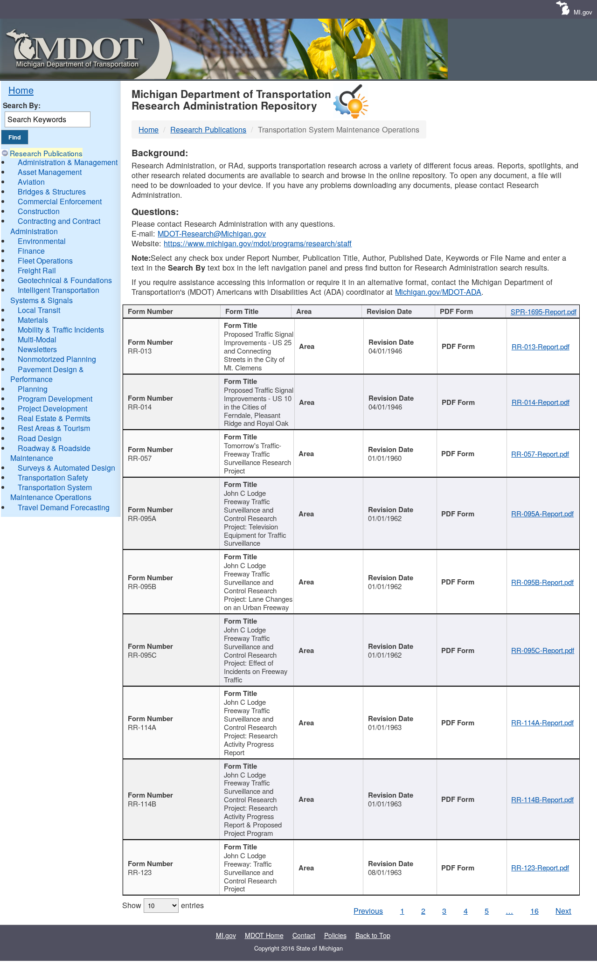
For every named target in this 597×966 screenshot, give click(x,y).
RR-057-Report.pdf (540, 454)
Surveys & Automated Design (66, 467)
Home (21, 90)
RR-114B (142, 803)
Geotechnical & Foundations (65, 280)
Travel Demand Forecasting (64, 507)
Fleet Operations (45, 260)
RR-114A (142, 727)
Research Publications (46, 153)
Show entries (163, 904)
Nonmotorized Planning (57, 359)
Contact (303, 935)
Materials (33, 319)
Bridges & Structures (52, 191)
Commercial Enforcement (60, 201)
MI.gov (583, 11)
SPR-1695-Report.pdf (543, 311)
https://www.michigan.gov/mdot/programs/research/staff (258, 243)
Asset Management (50, 172)
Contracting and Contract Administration (55, 225)
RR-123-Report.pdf (540, 867)
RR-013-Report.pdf (540, 346)
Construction (39, 211)
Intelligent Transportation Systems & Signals (54, 295)
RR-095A (142, 518)
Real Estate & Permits (54, 418)
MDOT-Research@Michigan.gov (212, 233)
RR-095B (142, 586)
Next (563, 910)
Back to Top (372, 935)
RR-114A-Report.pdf (542, 722)
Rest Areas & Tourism (54, 428)
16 (534, 910)
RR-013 (140, 350)
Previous (368, 910)
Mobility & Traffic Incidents (61, 329)
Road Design (40, 438)
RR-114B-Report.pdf (542, 799)
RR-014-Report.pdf (540, 402)
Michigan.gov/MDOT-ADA (438, 291)
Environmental (42, 241)
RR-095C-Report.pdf (542, 650)
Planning (33, 388)
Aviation (31, 181)
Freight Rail (37, 270)
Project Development (52, 408)
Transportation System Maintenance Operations (51, 492)
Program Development (55, 398)
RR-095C (142, 655)
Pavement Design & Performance (47, 374)
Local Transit (39, 310)
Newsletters (37, 349)
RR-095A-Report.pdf (542, 513)
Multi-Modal (37, 339)
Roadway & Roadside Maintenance (50, 453)
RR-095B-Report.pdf (542, 582)
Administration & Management (68, 162)
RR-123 (140, 872)
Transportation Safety (53, 477)
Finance (31, 250)
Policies (335, 935)
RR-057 (140, 458)
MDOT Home (264, 935)
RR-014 (140, 406)
